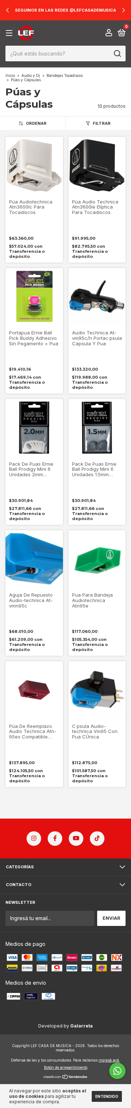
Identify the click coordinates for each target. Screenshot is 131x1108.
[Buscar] (117, 53)
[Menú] (10, 33)
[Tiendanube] (65, 1077)
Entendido (106, 1096)
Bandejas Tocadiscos (65, 75)
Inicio (10, 75)
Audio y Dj (30, 75)
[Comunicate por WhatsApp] (117, 1071)
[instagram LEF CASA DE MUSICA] (34, 838)
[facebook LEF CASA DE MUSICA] (55, 838)
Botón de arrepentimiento (65, 1067)
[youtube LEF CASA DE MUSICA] (76, 838)
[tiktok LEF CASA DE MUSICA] (97, 838)
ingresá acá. (109, 1060)
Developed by (65, 1026)
